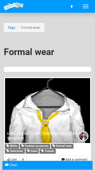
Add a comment (76, 159)
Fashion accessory (36, 146)
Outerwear (16, 151)
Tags (11, 27)
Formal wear (63, 146)
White (13, 146)
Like (14, 159)
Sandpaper (15, 138)
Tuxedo (49, 151)
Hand (33, 151)
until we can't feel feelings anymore (42, 133)
